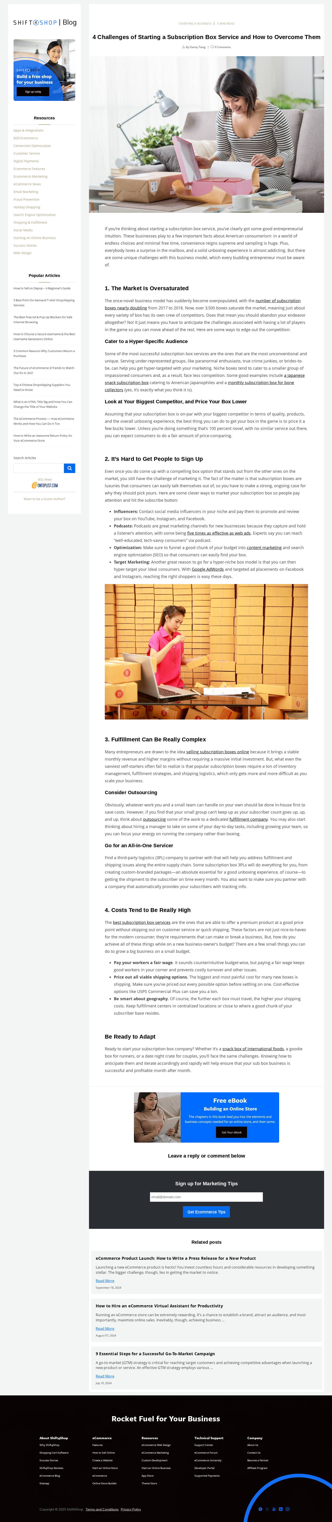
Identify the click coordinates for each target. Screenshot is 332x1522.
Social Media (23, 230)
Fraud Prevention (27, 199)
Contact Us (253, 1452)
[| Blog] (35, 23)
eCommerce (99, 1475)
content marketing (264, 547)
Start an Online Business (156, 1468)
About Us (252, 1445)
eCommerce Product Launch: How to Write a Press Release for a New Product (176, 1258)
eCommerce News (27, 184)
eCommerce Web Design (156, 1445)
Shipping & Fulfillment (30, 222)
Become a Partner (258, 1460)
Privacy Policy (131, 1509)
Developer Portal (204, 1468)
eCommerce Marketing (155, 1452)
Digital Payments (26, 161)
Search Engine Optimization (35, 215)
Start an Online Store (105, 1468)
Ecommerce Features (29, 169)
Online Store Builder (104, 1483)
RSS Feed (45, 479)
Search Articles (25, 458)
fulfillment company (248, 819)
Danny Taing (198, 47)
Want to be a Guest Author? (44, 499)
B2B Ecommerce (26, 138)
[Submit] (69, 468)
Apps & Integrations (29, 130)
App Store (148, 1475)
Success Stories (25, 245)
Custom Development (154, 1460)
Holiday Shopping (27, 207)
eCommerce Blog (50, 1475)
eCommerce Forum (205, 1452)
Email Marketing (26, 192)
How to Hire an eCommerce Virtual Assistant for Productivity (159, 1306)
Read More (105, 1280)
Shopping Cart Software (54, 1452)
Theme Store (149, 1483)
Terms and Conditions (102, 1509)
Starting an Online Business (35, 238)
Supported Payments (207, 1475)
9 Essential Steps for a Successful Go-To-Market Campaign (155, 1353)
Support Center (203, 1445)
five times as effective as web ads (219, 533)
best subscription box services (142, 922)
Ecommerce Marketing (30, 176)
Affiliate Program (257, 1468)
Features (97, 1445)
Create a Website (102, 1460)
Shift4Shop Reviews (51, 1468)
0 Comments (223, 47)
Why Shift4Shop (49, 1445)
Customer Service (27, 153)
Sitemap (44, 1483)
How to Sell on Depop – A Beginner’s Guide (42, 288)
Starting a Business (195, 24)
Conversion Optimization (32, 146)
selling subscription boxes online (217, 751)
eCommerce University (208, 1460)
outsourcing (154, 819)
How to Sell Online (103, 1452)
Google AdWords (208, 569)
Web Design (23, 253)
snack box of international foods (253, 1048)
